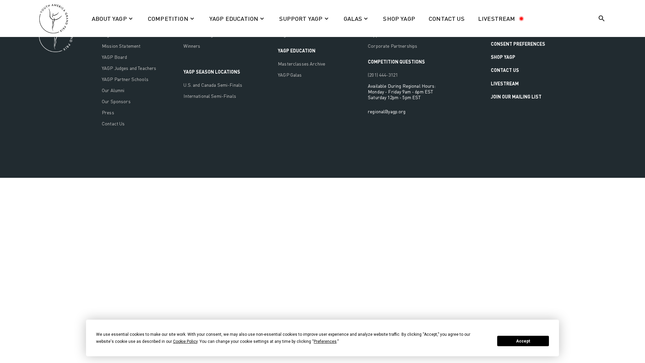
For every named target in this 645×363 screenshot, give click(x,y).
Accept (523, 341)
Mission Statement (121, 46)
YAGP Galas (290, 75)
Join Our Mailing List (516, 96)
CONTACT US (447, 18)
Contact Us (113, 123)
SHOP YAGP (399, 18)
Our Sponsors (116, 101)
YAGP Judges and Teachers (129, 68)
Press (108, 112)
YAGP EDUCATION (296, 50)
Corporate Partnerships (392, 46)
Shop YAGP (503, 57)
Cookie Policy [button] (185, 341)
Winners (191, 46)
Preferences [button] (325, 341)
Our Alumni (113, 90)
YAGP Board (114, 57)
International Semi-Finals (209, 96)
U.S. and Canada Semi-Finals (212, 85)
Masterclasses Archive (301, 64)
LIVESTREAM (496, 18)
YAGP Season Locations (211, 72)
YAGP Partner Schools (125, 79)
